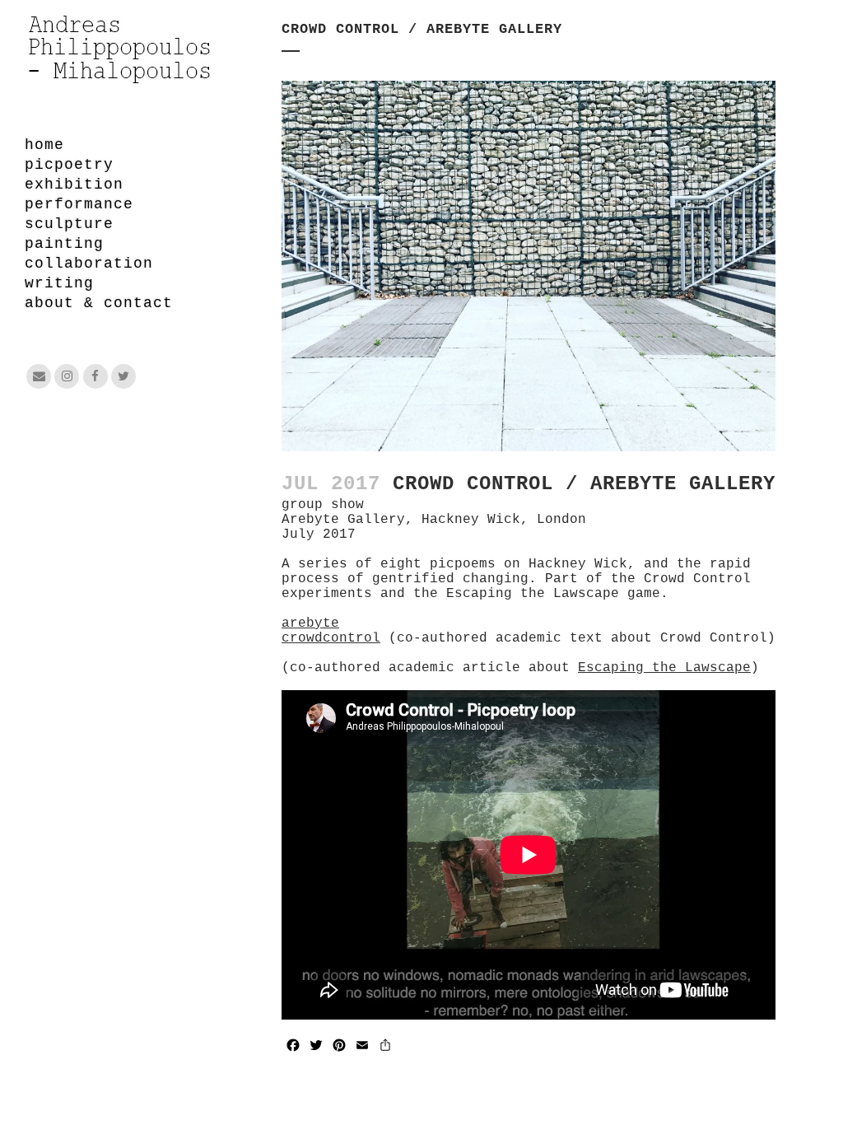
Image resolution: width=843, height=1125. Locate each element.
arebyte (310, 623)
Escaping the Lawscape (664, 668)
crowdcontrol (331, 638)
